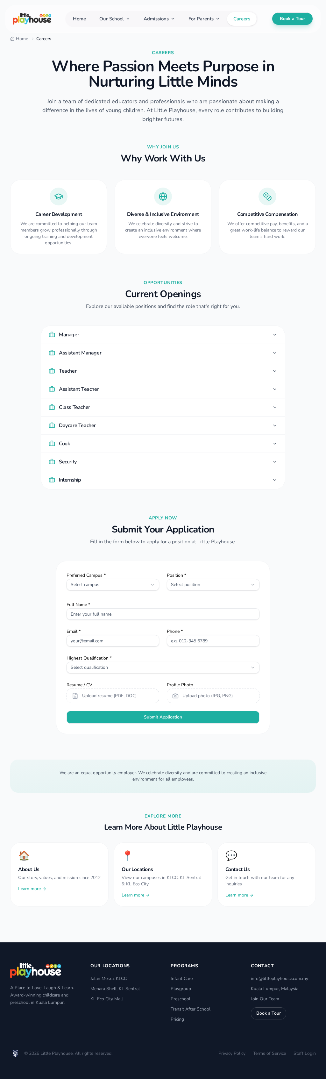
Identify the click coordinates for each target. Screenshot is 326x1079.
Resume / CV (79, 685)
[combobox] (113, 584)
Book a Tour (292, 19)
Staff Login (305, 1053)
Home (79, 19)
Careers (241, 19)
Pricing (177, 1019)
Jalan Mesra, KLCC (108, 978)
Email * (74, 631)
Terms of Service (269, 1053)
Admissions (156, 19)
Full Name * (78, 605)
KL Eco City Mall (106, 999)
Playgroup (181, 989)
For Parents (201, 19)
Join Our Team (265, 999)
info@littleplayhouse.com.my (279, 978)
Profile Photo (180, 685)
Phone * (175, 631)
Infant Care (182, 978)
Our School (111, 19)
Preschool (180, 999)
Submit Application (163, 717)
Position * (176, 575)
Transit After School (190, 1009)
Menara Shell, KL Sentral (115, 989)
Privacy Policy (231, 1053)
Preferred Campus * (86, 575)
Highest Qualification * (89, 658)
